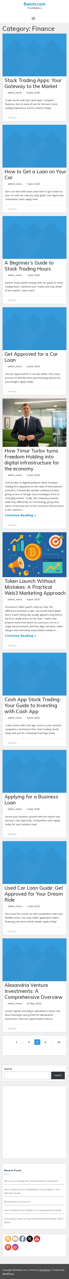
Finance (12, 117)
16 (58, 1042)
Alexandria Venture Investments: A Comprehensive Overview (33, 991)
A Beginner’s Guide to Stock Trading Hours (29, 266)
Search (8, 1068)
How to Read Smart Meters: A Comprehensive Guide (32, 1210)
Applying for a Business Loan (31, 800)
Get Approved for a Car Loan (31, 357)
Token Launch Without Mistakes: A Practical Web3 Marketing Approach (35, 587)
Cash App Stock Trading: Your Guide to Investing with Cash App (32, 705)
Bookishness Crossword (17, 1201)
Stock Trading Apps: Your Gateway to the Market (33, 83)
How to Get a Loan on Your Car (35, 174)
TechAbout (44, 1270)
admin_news (15, 92)
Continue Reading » (20, 515)
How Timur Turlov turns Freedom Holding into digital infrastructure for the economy (31, 460)
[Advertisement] (34, 1122)
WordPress (8, 1273)
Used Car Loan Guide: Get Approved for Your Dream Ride (33, 894)
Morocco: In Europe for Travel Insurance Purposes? (31, 1181)
